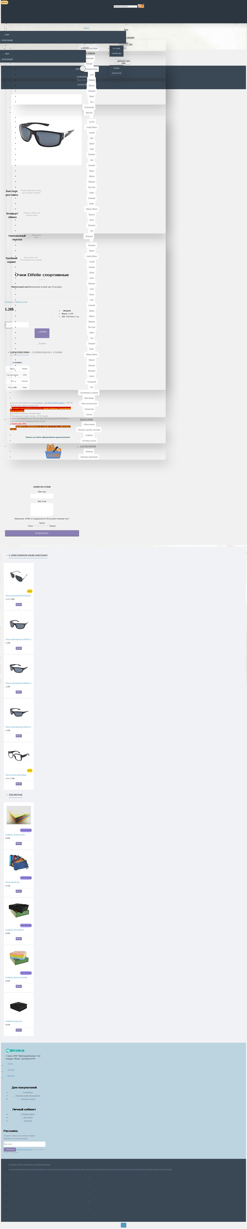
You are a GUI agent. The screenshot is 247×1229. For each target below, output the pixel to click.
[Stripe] (88, 1216)
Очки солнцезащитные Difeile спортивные (19, 639)
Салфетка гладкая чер (13, 1021)
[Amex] (88, 1192)
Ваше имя (42, 492)
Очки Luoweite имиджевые (15, 775)
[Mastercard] (88, 1184)
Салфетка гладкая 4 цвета (15, 834)
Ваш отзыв (42, 501)
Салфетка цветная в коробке (16, 977)
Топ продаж (15, 794)
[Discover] (88, 1200)
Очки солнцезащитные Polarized (17, 595)
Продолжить (42, 533)
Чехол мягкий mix (12, 882)
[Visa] (88, 1176)
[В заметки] (19, 607)
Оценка (42, 523)
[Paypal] (88, 1208)
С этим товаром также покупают (28, 555)
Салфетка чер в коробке (14, 930)
